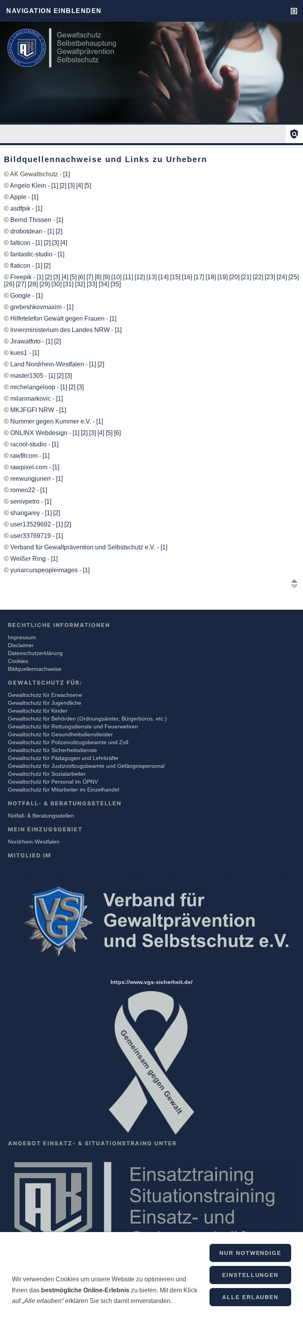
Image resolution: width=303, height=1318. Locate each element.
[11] (128, 277)
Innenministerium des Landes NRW (60, 330)
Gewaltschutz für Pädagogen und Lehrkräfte (63, 758)
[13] (151, 277)
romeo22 (23, 490)
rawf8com (24, 455)
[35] (115, 284)
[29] (44, 284)
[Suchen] (294, 134)
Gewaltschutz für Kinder (37, 711)
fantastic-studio (32, 254)
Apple (19, 197)
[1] (66, 174)
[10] (116, 277)
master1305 (27, 375)
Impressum (22, 637)
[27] (21, 284)
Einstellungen (250, 1275)
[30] (56, 284)
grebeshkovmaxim (36, 307)
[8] (98, 277)
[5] (87, 185)
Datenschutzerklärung (35, 653)
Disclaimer (21, 645)
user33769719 (31, 535)
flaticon (21, 265)
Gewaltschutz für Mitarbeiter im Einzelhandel (63, 789)
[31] (68, 284)
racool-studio (29, 444)
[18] (211, 277)
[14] (163, 277)
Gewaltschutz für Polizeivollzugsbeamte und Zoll (68, 742)
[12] (140, 277)
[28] (33, 284)
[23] (270, 277)
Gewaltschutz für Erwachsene (45, 695)
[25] (293, 277)
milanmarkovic (31, 398)
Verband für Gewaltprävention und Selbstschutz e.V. (83, 547)
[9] (106, 277)
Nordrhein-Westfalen (34, 841)
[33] (92, 284)
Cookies (18, 661)
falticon (21, 242)
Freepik (21, 277)
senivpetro (25, 501)
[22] (258, 277)
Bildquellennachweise (35, 669)
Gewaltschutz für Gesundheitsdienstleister (60, 734)
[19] (222, 277)
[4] (79, 185)
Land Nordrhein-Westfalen (48, 364)
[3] (71, 185)
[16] (187, 277)
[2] (63, 185)
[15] (175, 277)
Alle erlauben (250, 1297)
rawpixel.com (29, 467)
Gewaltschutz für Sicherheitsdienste (52, 750)
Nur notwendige (250, 1253)
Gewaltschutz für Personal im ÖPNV (53, 781)
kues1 (19, 352)
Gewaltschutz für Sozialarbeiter (47, 774)
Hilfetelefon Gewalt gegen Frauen (58, 318)
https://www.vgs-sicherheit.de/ (151, 982)
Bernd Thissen (31, 220)
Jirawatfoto (26, 341)
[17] (199, 277)
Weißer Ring (28, 558)
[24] (282, 277)
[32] (80, 284)
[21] (246, 277)
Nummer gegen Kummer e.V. (51, 421)
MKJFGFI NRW (33, 410)
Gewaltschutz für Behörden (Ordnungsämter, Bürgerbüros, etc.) (87, 718)
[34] (104, 284)
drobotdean (27, 231)
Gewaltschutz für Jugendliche (44, 703)
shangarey (25, 513)
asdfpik (21, 208)
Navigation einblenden (54, 10)
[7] (89, 277)
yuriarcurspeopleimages (44, 570)
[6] (81, 277)
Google (21, 295)
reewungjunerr (31, 478)
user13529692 (31, 524)
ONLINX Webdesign (39, 432)
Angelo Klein (29, 185)
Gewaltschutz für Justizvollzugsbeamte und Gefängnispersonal (86, 766)
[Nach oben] (294, 583)
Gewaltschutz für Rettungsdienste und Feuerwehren (73, 726)
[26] (9, 284)
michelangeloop (33, 387)
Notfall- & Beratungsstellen (41, 815)
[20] (234, 277)
